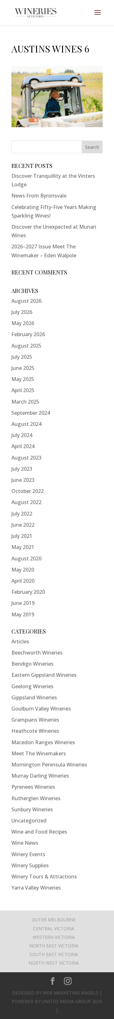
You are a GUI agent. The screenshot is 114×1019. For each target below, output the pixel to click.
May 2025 (22, 379)
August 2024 (26, 423)
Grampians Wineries (35, 719)
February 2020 (28, 591)
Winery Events (28, 854)
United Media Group (66, 1001)
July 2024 (21, 435)
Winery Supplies (30, 865)
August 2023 (26, 457)
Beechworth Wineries (37, 652)
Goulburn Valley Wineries (41, 708)
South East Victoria (53, 954)
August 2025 (26, 345)
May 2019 (22, 614)
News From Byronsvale (38, 195)
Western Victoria (54, 937)
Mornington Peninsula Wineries (49, 764)
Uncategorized (29, 820)
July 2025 (21, 356)
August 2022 (26, 502)
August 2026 (26, 300)
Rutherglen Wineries (35, 798)
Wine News (24, 842)
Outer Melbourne (54, 920)
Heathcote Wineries (35, 730)
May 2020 (22, 569)
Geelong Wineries (32, 686)
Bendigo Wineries (32, 663)
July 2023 (21, 468)
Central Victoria (53, 928)
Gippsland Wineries (34, 697)
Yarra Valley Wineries (36, 887)
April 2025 (23, 390)
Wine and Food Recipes (39, 831)
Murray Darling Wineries (40, 775)
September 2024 (30, 412)
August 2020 (26, 558)
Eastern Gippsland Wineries (44, 674)
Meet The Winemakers (38, 753)
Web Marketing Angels (70, 993)
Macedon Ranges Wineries (43, 742)
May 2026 (22, 323)
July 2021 (21, 535)
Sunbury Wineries (32, 809)
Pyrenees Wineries (33, 786)
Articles (20, 641)
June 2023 (23, 479)
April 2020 (23, 580)
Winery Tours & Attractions (44, 876)
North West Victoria (53, 963)
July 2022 (21, 513)
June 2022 (23, 524)
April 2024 (23, 446)
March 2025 (25, 401)
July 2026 (21, 311)
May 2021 (22, 547)
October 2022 (27, 491)
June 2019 (23, 603)
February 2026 (28, 334)
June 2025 (23, 367)
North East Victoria (53, 946)
